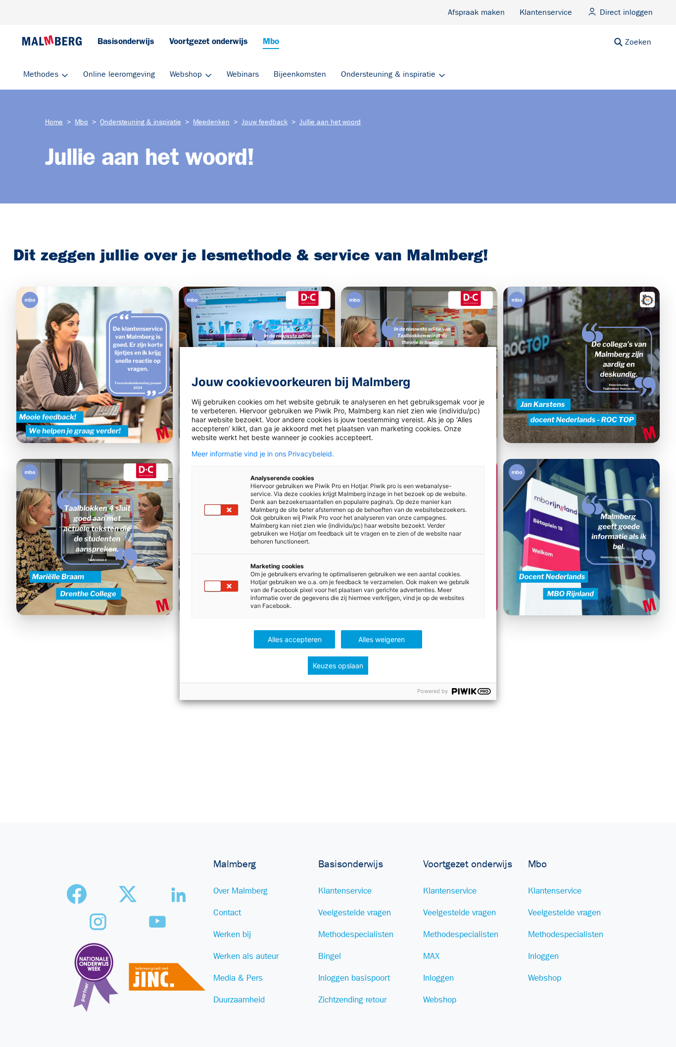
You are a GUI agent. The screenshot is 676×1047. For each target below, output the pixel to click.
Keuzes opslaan (338, 665)
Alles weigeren (381, 639)
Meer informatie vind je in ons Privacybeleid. (263, 454)
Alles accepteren (295, 639)
